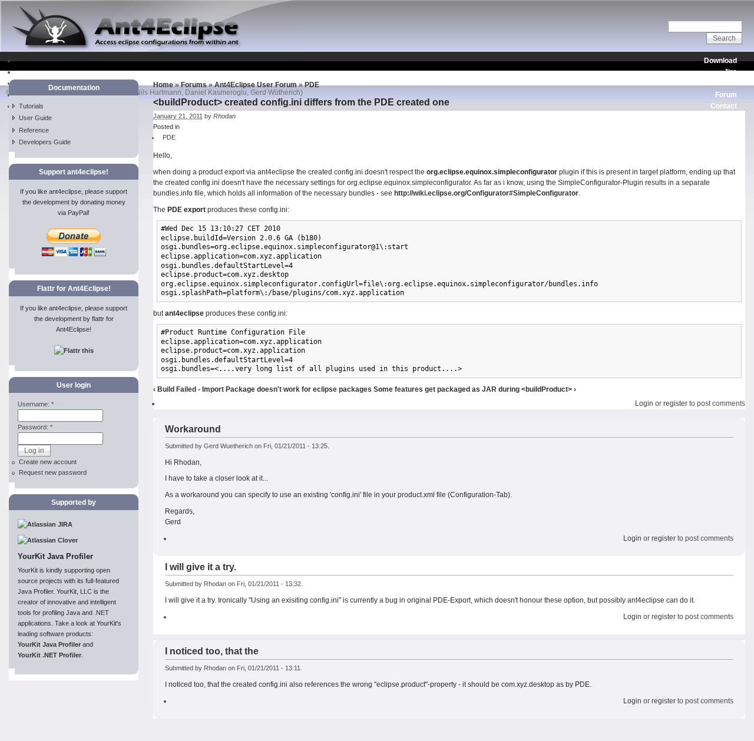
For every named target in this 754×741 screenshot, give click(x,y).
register (675, 403)
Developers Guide (45, 141)
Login (644, 403)
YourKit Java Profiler (49, 644)
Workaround (193, 429)
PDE (312, 85)
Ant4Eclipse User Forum (255, 85)
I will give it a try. (200, 567)
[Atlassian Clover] (48, 540)
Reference (34, 130)
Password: (35, 427)
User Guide (35, 117)
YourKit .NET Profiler (49, 655)
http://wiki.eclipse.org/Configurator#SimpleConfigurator (486, 193)
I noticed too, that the (212, 651)
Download (720, 61)
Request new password (53, 472)
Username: (36, 404)
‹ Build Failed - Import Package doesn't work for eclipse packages (262, 389)
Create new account (48, 461)
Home (163, 85)
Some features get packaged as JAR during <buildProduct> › (474, 389)
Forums (194, 85)
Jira (730, 72)
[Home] (151, 49)
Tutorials (31, 106)
